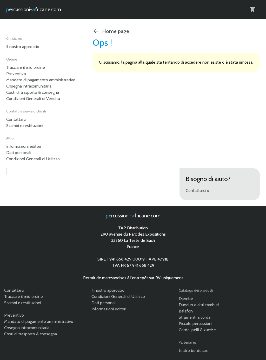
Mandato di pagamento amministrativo (40, 79)
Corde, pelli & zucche (197, 329)
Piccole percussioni (195, 323)
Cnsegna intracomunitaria (28, 86)
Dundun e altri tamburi (199, 304)
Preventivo (16, 73)
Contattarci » (197, 190)
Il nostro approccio (22, 46)
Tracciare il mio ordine (25, 67)
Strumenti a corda (194, 317)
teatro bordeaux (193, 350)
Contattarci (16, 119)
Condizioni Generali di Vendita (33, 98)
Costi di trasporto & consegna (32, 92)
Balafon (186, 311)
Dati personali (18, 152)
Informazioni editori (23, 146)
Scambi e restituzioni (24, 125)
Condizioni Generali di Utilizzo (33, 158)
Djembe (186, 298)
